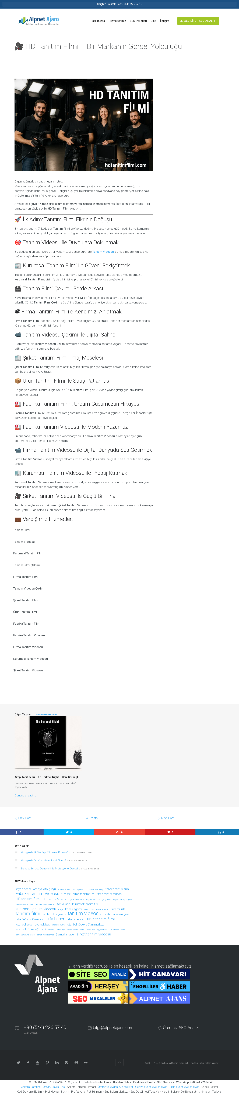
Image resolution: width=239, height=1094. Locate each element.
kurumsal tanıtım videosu (36, 909)
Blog (153, 21)
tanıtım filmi (28, 914)
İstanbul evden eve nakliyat (33, 924)
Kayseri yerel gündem (25, 904)
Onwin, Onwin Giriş (54, 1087)
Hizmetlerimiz (117, 21)
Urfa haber (54, 919)
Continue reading (25, 795)
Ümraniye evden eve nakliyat (115, 1087)
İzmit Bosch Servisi (117, 930)
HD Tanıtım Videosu (55, 899)
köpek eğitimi (73, 909)
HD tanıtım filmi (28, 899)
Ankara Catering (31, 1087)
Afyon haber (23, 889)
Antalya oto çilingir (44, 889)
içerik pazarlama (77, 900)
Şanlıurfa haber (65, 934)
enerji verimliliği (96, 889)
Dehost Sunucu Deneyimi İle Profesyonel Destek (49, 868)
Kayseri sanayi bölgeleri (123, 900)
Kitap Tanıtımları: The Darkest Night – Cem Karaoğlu (47, 777)
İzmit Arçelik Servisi (75, 930)
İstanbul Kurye (58, 925)
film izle (66, 894)
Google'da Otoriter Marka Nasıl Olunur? (43, 860)
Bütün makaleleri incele (46, 714)
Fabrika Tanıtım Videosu (37, 894)
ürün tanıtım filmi (101, 919)
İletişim (164, 21)
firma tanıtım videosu (110, 894)
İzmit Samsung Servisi (25, 935)
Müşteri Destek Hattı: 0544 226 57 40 (119, 4)
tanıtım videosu (84, 913)
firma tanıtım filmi (83, 894)
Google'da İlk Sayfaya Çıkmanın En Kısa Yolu (46, 852)
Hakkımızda (97, 21)
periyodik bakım (102, 910)
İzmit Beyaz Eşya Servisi (96, 930)
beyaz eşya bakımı (79, 889)
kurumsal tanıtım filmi (85, 904)
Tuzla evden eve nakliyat (184, 1087)
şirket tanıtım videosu (94, 934)
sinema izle (118, 909)
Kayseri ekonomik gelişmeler (98, 900)
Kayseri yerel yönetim (45, 904)
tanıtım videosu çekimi (117, 914)
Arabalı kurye (64, 889)
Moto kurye (88, 910)
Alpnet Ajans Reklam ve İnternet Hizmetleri (178, 1063)
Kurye (60, 910)
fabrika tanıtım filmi (117, 889)
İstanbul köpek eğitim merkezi (85, 924)
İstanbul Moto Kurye (56, 930)
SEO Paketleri (138, 21)
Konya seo (63, 904)
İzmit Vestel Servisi (45, 935)
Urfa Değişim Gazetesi (29, 919)
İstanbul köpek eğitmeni (31, 929)
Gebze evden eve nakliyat (151, 1087)
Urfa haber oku (75, 919)
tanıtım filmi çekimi (54, 914)
